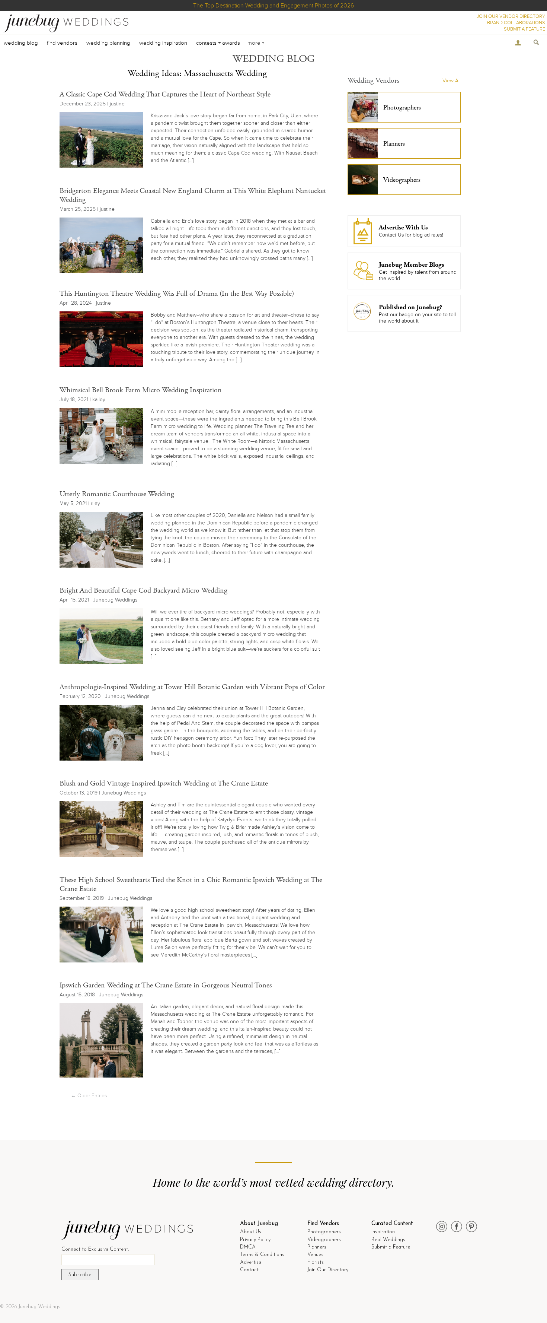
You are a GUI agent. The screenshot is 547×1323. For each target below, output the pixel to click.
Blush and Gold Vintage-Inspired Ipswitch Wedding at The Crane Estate (164, 783)
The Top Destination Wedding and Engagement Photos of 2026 (273, 5)
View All (451, 80)
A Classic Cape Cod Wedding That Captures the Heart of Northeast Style (165, 94)
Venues (315, 1254)
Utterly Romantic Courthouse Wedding (117, 494)
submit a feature (524, 29)
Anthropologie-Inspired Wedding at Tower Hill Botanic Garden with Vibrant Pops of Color (192, 687)
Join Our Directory (327, 1270)
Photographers (324, 1232)
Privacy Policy (255, 1240)
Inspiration (383, 1232)
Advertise (250, 1262)
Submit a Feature (390, 1247)
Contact (249, 1270)
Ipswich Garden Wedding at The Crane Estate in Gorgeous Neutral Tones (166, 985)
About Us (250, 1232)
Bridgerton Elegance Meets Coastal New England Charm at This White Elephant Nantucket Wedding (193, 195)
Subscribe (80, 1275)
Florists (315, 1262)
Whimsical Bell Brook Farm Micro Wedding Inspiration (141, 390)
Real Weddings (388, 1240)
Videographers (324, 1240)
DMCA (248, 1247)
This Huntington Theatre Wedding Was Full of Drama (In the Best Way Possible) (177, 293)
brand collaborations (516, 23)
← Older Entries (89, 1095)
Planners (316, 1247)
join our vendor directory (511, 16)
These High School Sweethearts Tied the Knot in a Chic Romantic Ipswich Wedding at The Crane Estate (191, 884)
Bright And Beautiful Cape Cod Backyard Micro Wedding (143, 590)
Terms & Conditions (262, 1254)
